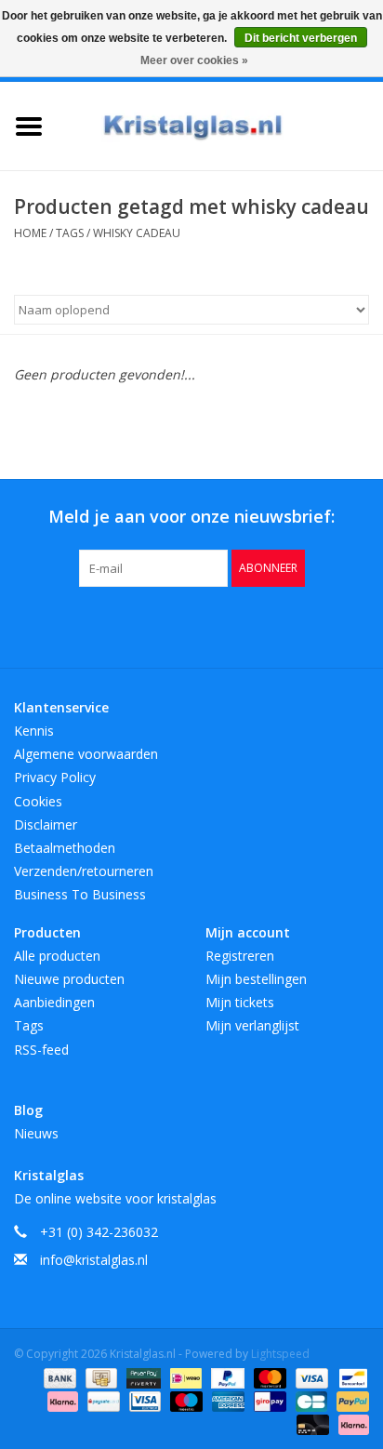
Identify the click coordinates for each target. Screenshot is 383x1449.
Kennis (34, 730)
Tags (70, 233)
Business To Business (80, 894)
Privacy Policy (55, 777)
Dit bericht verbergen (300, 38)
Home (30, 233)
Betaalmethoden (64, 848)
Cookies (38, 801)
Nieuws (36, 1133)
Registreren (239, 955)
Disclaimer (45, 824)
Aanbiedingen (54, 1002)
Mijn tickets (239, 1002)
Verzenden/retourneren (83, 871)
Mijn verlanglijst (252, 1025)
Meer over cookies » (194, 60)
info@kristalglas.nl (94, 1260)
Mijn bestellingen (256, 979)
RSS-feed (41, 1049)
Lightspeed (280, 1354)
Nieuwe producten (69, 979)
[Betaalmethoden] (58, 1377)
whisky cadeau (136, 233)
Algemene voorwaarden (86, 754)
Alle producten (57, 955)
